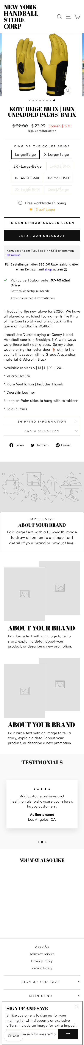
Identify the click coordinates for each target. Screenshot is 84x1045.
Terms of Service (42, 954)
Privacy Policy (42, 961)
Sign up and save (41, 982)
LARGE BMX (60, 166)
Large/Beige (25, 154)
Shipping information (42, 421)
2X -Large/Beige (28, 166)
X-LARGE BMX (27, 178)
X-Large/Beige (56, 154)
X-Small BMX (59, 178)
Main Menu (41, 996)
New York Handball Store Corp (21, 17)
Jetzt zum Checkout (42, 235)
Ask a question (42, 430)
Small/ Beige (58, 189)
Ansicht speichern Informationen (32, 298)
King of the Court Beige (42, 146)
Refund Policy (41, 968)
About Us (42, 946)
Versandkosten (45, 131)
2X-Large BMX (27, 189)
